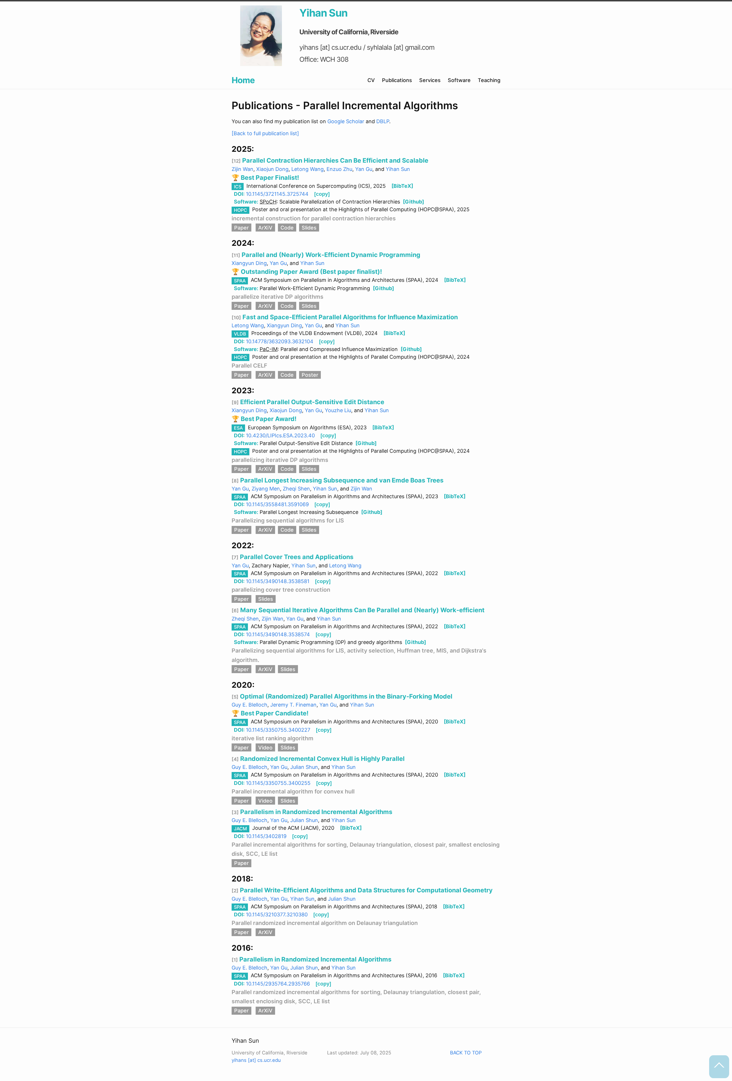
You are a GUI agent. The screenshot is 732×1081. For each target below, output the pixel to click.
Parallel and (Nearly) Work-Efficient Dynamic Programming (330, 254)
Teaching (489, 80)
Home (243, 80)
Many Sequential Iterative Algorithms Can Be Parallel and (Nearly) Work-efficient (361, 610)
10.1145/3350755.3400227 (278, 730)
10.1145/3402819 (266, 836)
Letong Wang (307, 169)
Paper (241, 228)
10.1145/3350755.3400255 (278, 783)
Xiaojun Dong (272, 169)
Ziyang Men (266, 489)
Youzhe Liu (338, 410)
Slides (309, 228)
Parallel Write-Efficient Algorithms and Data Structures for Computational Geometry (365, 890)
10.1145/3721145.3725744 (277, 194)
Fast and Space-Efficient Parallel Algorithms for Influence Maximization (349, 317)
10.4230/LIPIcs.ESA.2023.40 (280, 435)
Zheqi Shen (296, 489)
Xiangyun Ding (249, 263)
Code (287, 228)
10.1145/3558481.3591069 (277, 504)
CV (371, 80)
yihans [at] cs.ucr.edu (256, 1060)
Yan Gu (363, 169)
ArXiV (265, 228)
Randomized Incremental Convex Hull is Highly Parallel (322, 758)
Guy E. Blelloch (249, 705)
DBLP (382, 121)
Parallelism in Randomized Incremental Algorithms (315, 811)
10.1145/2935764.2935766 (278, 984)
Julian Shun (304, 767)
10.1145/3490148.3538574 (278, 634)
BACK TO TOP (466, 1053)
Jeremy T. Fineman (293, 705)
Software (459, 80)
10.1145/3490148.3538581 (277, 581)
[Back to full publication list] (265, 133)
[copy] (322, 194)
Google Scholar (346, 121)
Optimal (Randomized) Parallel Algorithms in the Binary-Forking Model (345, 696)
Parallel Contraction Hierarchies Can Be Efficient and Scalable (334, 160)
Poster (310, 375)
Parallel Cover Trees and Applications (295, 557)
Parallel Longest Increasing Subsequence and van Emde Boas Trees (341, 480)
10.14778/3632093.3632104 (279, 341)
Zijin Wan (242, 169)
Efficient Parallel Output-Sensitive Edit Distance (311, 402)
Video (265, 748)
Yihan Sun (398, 169)
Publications (397, 80)
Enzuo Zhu (339, 169)
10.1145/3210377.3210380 (277, 915)
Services (430, 80)
